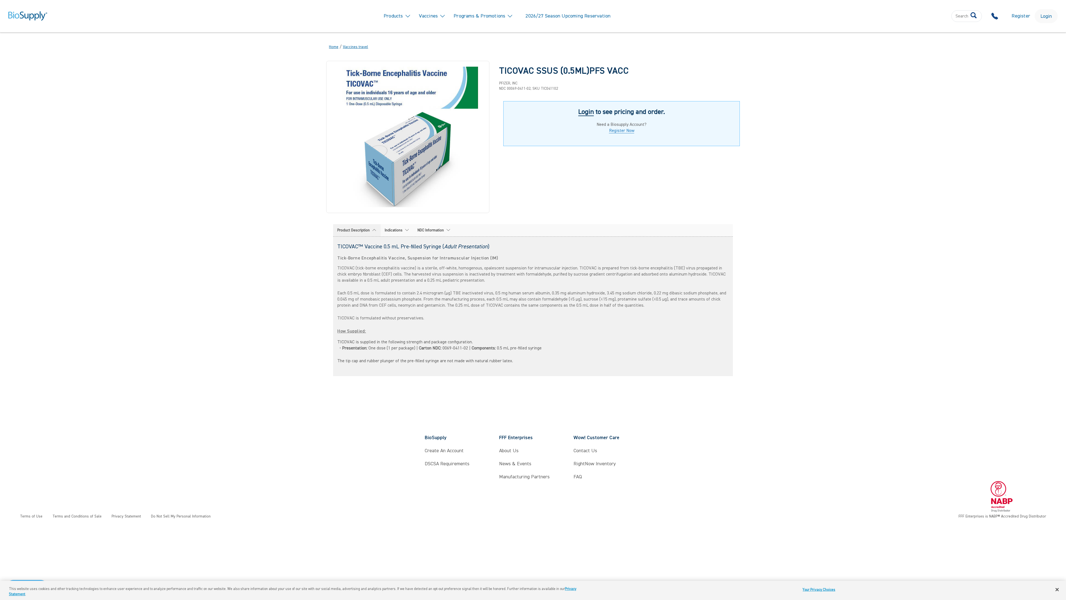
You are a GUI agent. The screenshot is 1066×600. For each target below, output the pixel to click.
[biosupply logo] (27, 16)
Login (1046, 16)
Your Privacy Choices (819, 590)
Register (1021, 16)
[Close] (1057, 590)
